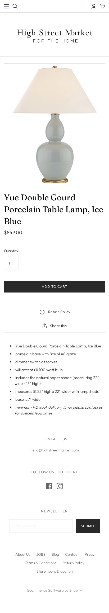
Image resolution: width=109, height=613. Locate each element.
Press (89, 554)
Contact (72, 554)
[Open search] (15, 6)
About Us (22, 554)
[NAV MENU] (6, 6)
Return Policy (73, 562)
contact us (93, 407)
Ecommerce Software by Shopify (54, 590)
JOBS (41, 554)
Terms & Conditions (40, 562)
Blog (55, 554)
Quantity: (11, 250)
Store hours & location (55, 571)
